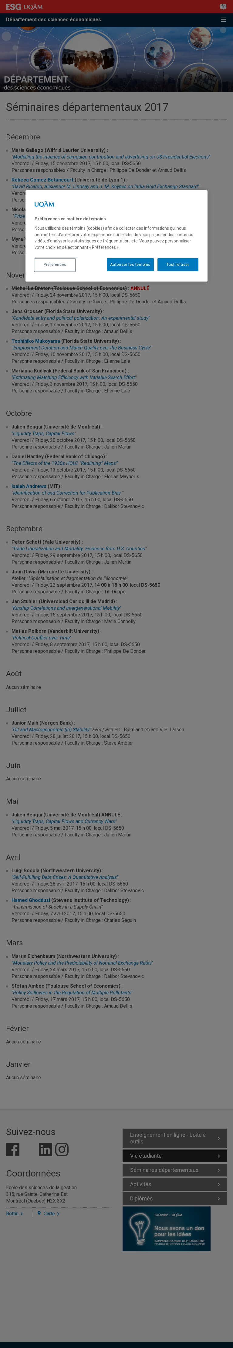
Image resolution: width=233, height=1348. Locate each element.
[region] (116, 235)
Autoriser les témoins (130, 264)
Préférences (55, 264)
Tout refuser (178, 264)
